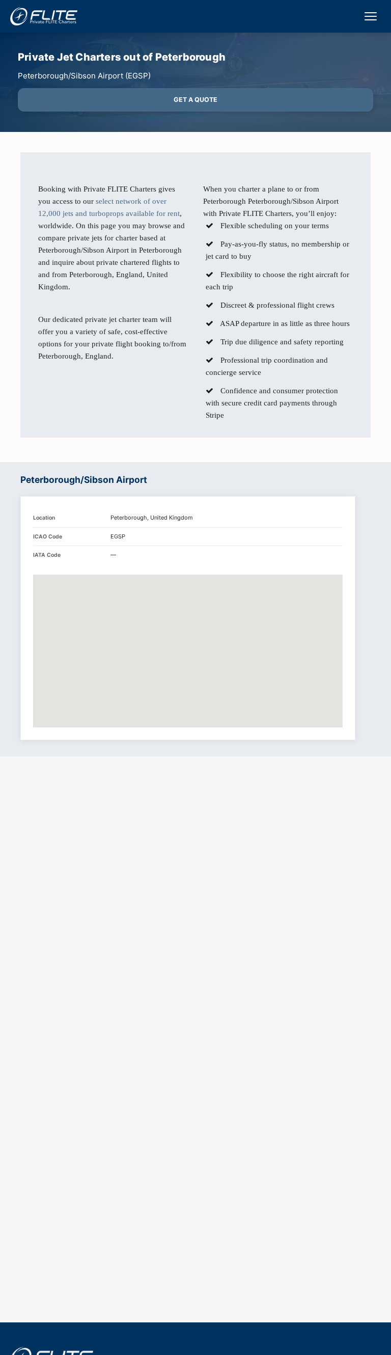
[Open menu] (370, 16)
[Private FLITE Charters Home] (43, 16)
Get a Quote (195, 99)
